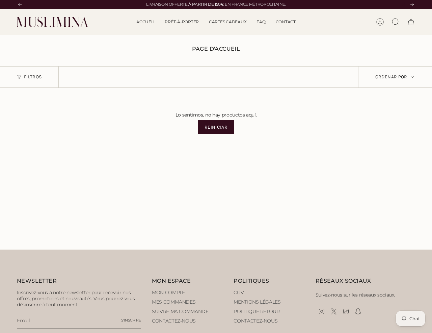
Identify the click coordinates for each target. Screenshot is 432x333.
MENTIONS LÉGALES (257, 302)
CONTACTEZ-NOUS (174, 321)
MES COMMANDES (173, 302)
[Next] (412, 4)
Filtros (33, 77)
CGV (239, 292)
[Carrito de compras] (411, 22)
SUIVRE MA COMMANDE (180, 311)
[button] (182, 22)
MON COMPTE (168, 292)
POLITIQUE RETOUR (256, 311)
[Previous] (20, 4)
